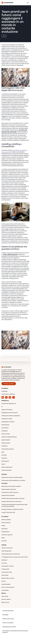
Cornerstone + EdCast (7, 566)
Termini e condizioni (7, 623)
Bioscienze (4, 529)
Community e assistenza (8, 394)
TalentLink (4, 458)
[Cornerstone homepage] (15, 367)
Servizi (3, 464)
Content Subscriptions (8, 449)
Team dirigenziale (6, 551)
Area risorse (5, 596)
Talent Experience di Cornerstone (11, 554)
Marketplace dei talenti (8, 422)
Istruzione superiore (7, 535)
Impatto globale (6, 584)
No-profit (4, 541)
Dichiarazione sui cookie (9, 627)
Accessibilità (5, 590)
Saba (3, 452)
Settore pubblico (6, 519)
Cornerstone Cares (7, 572)
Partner (4, 581)
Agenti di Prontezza (7, 409)
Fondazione (5, 569)
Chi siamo (4, 563)
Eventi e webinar (6, 599)
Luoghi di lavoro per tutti (8, 512)
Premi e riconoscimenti (8, 587)
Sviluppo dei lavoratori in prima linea (12, 501)
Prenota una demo (8, 384)
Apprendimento (6, 440)
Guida (4, 36)
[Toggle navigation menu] (27, 3)
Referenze (4, 560)
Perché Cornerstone (7, 548)
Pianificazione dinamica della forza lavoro (13, 498)
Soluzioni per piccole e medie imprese (12, 477)
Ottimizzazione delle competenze (11, 416)
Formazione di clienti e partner (10, 492)
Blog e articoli (5, 602)
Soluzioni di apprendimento (9, 437)
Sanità (3, 525)
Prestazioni (5, 431)
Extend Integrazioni (7, 467)
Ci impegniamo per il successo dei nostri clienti (15, 557)
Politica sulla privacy (8, 619)
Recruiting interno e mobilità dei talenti (12, 509)
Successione (5, 428)
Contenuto (4, 446)
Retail (3, 538)
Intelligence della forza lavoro (10, 412)
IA (2, 406)
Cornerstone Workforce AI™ (9, 403)
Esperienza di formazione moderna (11, 486)
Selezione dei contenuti (8, 495)
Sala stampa (5, 575)
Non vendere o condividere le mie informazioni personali (15, 631)
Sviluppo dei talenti (7, 419)
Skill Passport (5, 461)
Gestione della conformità (9, 489)
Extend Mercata (6, 470)
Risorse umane (6, 434)
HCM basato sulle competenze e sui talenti (13, 480)
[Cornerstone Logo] (7, 3)
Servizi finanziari (6, 522)
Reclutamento (5, 425)
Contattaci (4, 391)
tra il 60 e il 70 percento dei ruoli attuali (14, 131)
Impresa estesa (6, 443)
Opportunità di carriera (8, 578)
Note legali (5, 615)
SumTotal (4, 455)
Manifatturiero (5, 532)
